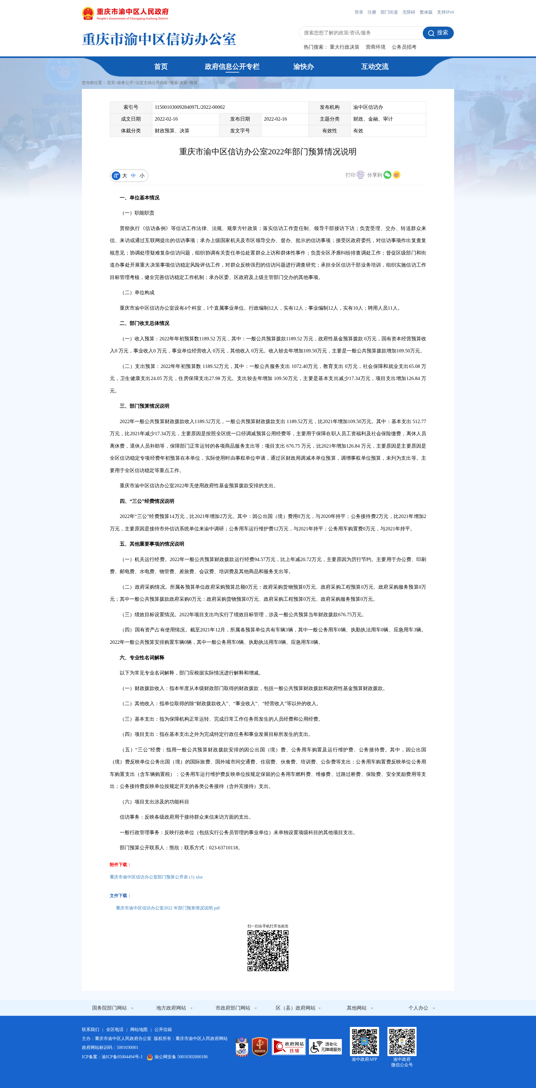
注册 (372, 12)
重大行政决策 (345, 47)
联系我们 (90, 1029)
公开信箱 (163, 1029)
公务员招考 (404, 47)
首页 (161, 66)
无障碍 (408, 12)
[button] (355, 175)
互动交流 (375, 66)
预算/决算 (178, 82)
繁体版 (426, 12)
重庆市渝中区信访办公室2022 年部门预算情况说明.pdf (168, 908)
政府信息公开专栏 (232, 66)
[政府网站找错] (289, 1046)
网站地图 (139, 1029)
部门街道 (389, 12)
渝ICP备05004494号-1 (122, 1057)
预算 (194, 82)
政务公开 (125, 82)
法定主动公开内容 (152, 82)
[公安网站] (242, 1047)
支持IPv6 (445, 12)
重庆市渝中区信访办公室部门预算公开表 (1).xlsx (156, 877)
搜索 (442, 32)
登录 (359, 12)
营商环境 (376, 47)
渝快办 (303, 66)
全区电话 (114, 1029)
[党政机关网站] (260, 1046)
